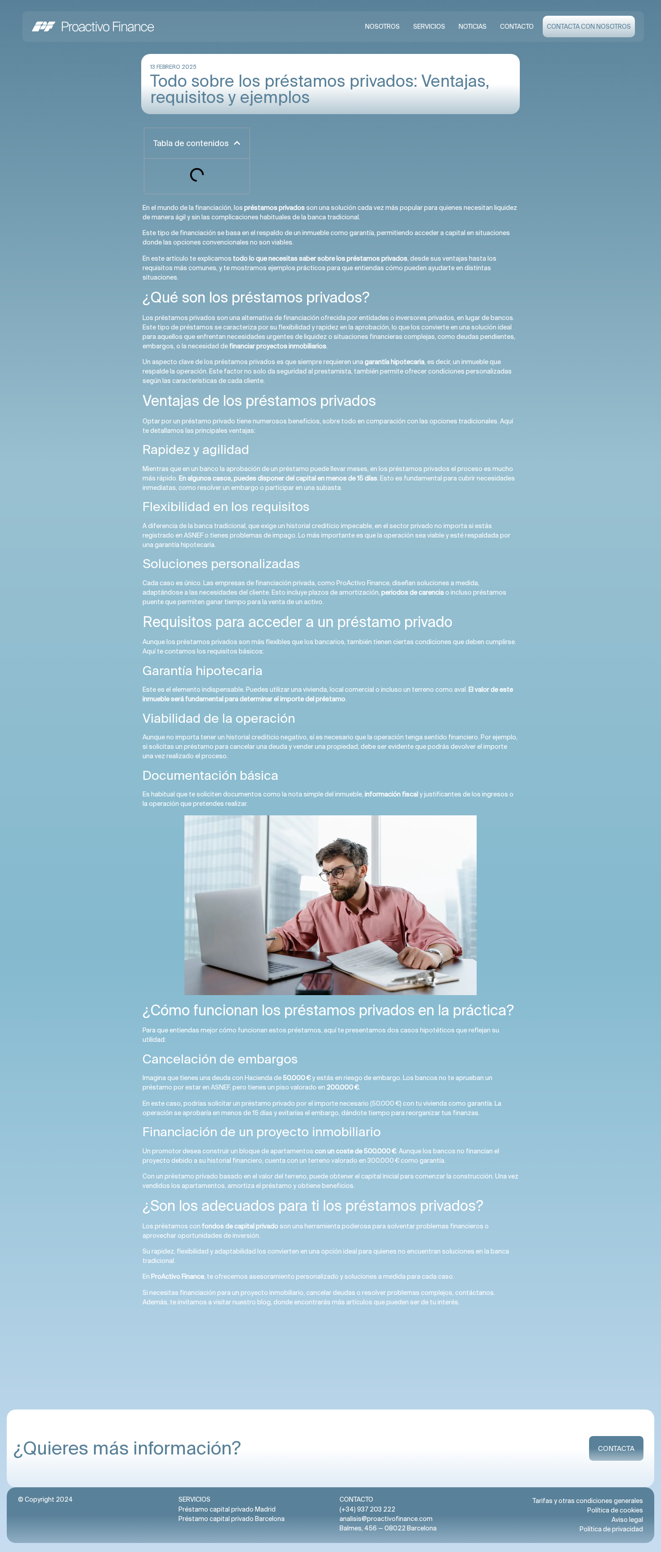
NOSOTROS (382, 26)
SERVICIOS (429, 26)
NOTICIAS (473, 26)
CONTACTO (517, 26)
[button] (237, 143)
